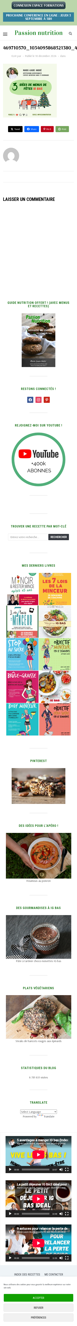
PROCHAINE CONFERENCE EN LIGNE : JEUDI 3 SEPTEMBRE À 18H (38, 17)
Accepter (38, 1298)
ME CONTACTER (53, 1274)
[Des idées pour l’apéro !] (38, 835)
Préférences (38, 1317)
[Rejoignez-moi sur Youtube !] (38, 435)
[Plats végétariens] (38, 997)
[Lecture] (10, 1169)
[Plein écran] (67, 1169)
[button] (5, 34)
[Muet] (61, 1169)
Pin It (48, 129)
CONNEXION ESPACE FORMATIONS (39, 5)
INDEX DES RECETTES (27, 1274)
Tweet (17, 129)
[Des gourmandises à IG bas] (38, 917)
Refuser (38, 1307)
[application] (38, 1154)
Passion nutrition (39, 33)
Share (33, 129)
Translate (49, 1116)
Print (64, 129)
